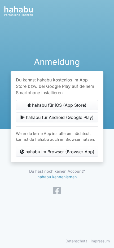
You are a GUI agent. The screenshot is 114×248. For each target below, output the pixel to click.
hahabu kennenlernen (57, 177)
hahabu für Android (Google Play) (59, 117)
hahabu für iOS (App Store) (58, 105)
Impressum (100, 241)
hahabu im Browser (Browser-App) (59, 151)
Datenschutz (76, 241)
